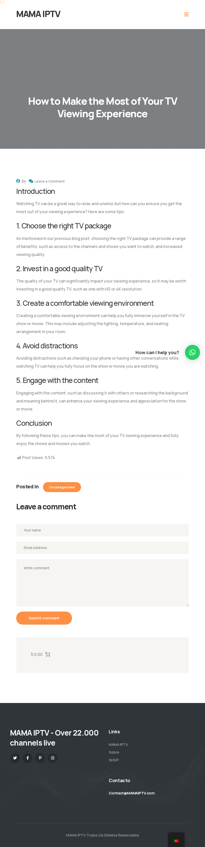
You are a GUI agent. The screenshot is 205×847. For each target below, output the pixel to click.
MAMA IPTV (118, 744)
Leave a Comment (50, 181)
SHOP (114, 760)
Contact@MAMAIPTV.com (131, 793)
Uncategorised (62, 487)
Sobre (114, 752)
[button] (192, 352)
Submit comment (44, 618)
